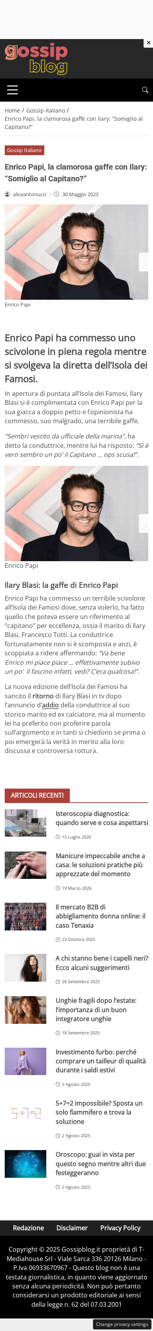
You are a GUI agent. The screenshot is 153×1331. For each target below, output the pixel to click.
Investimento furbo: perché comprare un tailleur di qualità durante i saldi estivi (101, 1061)
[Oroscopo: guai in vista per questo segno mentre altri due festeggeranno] (25, 1164)
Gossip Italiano (24, 150)
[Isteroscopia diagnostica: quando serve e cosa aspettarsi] (25, 823)
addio (50, 705)
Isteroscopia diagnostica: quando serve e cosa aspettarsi (102, 818)
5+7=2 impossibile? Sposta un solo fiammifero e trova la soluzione (99, 1112)
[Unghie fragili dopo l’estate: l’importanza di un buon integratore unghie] (25, 1010)
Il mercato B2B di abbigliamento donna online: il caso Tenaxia (101, 916)
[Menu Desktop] (12, 90)
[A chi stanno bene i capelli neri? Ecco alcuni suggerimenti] (25, 968)
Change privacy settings (122, 1324)
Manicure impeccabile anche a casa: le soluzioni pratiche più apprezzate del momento (100, 865)
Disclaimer (72, 1228)
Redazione (28, 1228)
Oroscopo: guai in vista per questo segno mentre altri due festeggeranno (101, 1163)
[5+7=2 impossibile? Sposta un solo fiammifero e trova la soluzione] (25, 1113)
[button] (145, 90)
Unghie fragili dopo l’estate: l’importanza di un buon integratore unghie (96, 1009)
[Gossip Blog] (36, 58)
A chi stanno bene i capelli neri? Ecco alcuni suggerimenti (102, 962)
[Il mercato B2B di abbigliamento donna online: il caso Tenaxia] (25, 916)
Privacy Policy (120, 1228)
